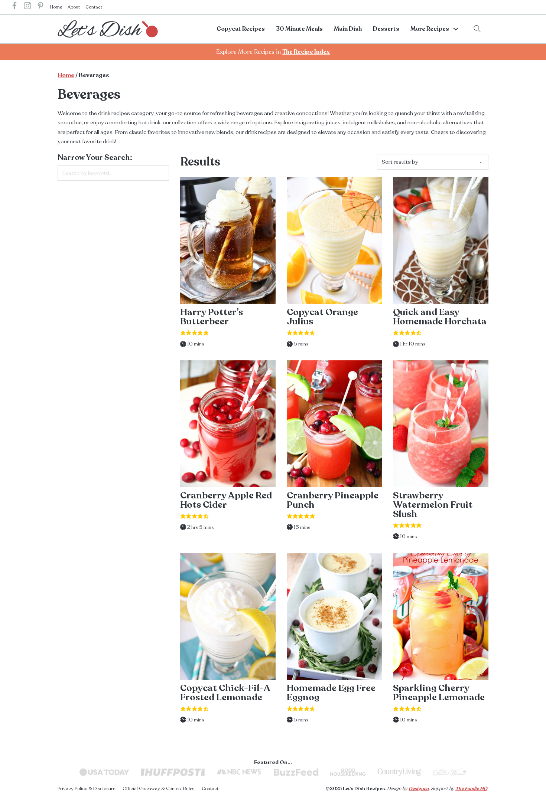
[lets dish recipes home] (108, 28)
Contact (93, 7)
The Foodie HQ (471, 788)
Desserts (386, 29)
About (74, 7)
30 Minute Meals (299, 29)
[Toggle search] (477, 29)
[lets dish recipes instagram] (27, 7)
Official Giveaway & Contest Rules (158, 788)
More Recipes (429, 29)
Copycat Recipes (241, 29)
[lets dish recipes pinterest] (40, 7)
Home (56, 7)
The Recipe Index (306, 52)
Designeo (419, 788)
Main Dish (348, 29)
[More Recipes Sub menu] (456, 29)
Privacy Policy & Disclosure (86, 788)
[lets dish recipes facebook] (14, 7)
